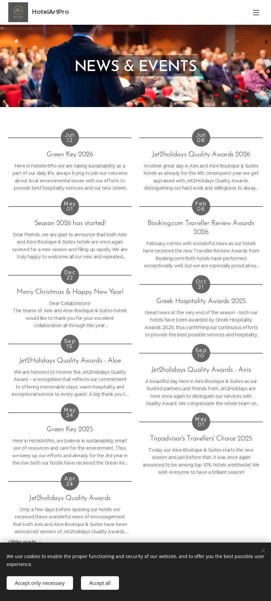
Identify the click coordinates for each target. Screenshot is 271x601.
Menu (256, 12)
